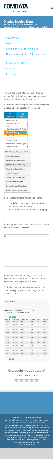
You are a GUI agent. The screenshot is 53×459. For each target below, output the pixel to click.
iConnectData (12, 38)
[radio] (16, 380)
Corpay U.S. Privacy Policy (26, 444)
